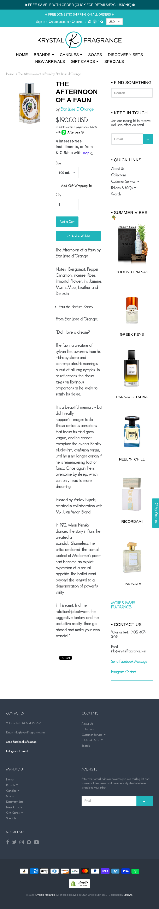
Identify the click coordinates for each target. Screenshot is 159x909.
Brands (42, 54)
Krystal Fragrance (45, 894)
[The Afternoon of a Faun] (80, 40)
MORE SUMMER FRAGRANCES (123, 605)
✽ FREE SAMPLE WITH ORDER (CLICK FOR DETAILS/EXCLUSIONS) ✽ (79, 4)
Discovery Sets (125, 54)
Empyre (128, 894)
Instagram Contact (123, 672)
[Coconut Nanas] (132, 244)
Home (22, 54)
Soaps (95, 54)
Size (58, 163)
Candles (69, 54)
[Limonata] (132, 556)
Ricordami (132, 521)
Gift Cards (83, 61)
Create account (59, 21)
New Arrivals (50, 61)
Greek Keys (132, 334)
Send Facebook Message (129, 661)
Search (116, 194)
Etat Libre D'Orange (77, 109)
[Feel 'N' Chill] (132, 431)
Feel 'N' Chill (132, 459)
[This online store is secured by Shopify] (79, 887)
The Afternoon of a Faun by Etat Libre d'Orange (49, 74)
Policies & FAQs (121, 188)
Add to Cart (67, 221)
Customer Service (123, 181)
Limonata (132, 584)
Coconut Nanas (132, 272)
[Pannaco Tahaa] (132, 369)
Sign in (40, 21)
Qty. (59, 195)
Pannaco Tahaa (132, 397)
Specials (114, 61)
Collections (118, 175)
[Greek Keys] (132, 307)
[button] (78, 236)
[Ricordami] (132, 494)
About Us (117, 168)
